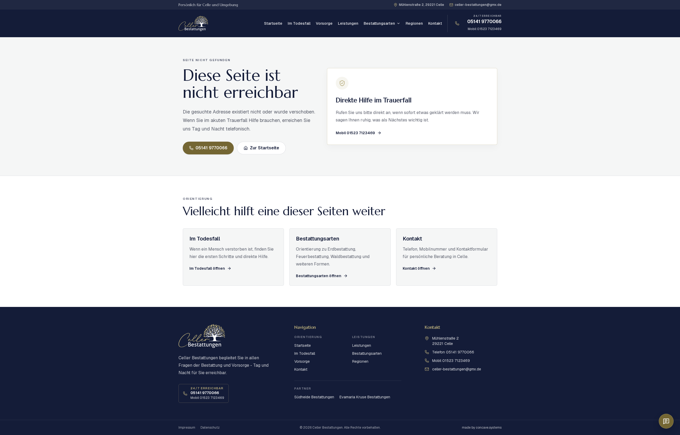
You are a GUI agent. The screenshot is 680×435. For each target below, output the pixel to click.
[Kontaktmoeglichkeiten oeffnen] (666, 421)
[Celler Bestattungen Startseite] (193, 23)
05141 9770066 (484, 21)
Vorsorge (324, 23)
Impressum (186, 427)
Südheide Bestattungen (314, 397)
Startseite (273, 23)
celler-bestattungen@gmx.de (456, 369)
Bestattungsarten (379, 23)
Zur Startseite (264, 148)
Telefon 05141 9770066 (453, 352)
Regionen (414, 23)
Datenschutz (210, 427)
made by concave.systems (482, 427)
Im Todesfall (299, 23)
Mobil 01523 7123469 (485, 29)
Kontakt (435, 23)
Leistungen (348, 23)
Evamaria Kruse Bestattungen (364, 397)
